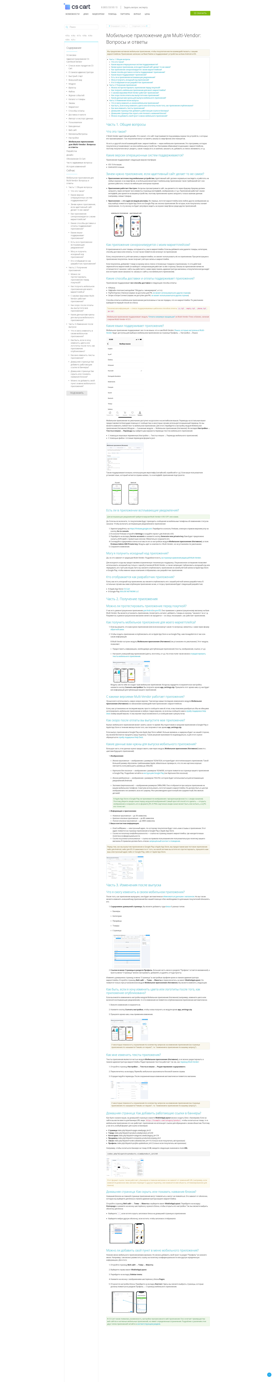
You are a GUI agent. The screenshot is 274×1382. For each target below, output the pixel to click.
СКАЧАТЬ (202, 13)
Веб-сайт (73, 130)
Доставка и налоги (77, 114)
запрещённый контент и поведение (164, 841)
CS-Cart (127, 589)
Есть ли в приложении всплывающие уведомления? (133, 77)
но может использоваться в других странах (171, 293)
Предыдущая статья (117, 26)
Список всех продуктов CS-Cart (81, 67)
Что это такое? (117, 62)
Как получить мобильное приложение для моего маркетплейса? (138, 90)
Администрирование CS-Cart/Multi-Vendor (78, 60)
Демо (86, 14)
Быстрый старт (76, 76)
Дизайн (69, 155)
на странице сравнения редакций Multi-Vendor (181, 558)
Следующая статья (139, 26)
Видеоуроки (98, 14)
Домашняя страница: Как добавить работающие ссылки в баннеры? (140, 111)
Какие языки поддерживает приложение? (129, 75)
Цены (147, 14)
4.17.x (79, 36)
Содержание (73, 47)
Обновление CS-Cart (75, 158)
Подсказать (76, 393)
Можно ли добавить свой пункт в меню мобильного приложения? (139, 116)
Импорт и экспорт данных (81, 118)
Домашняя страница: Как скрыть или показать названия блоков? (138, 113)
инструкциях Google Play (153, 773)
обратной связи (117, 629)
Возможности (73, 14)
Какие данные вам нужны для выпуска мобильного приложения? (138, 98)
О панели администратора (81, 72)
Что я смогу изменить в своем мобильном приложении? (135, 103)
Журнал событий (76, 95)
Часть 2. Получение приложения (122, 85)
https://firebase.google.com (141, 528)
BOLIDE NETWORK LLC (129, 591)
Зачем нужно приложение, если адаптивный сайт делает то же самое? (141, 67)
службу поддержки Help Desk (130, 737)
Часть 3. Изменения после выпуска (123, 100)
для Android (148, 610)
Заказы (72, 103)
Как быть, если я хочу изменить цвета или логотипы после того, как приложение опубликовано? (152, 105)
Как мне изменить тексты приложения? (128, 108)
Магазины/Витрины (78, 134)
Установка (71, 55)
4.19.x (90, 36)
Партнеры (125, 14)
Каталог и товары (77, 99)
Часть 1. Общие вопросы (119, 59)
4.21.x (73, 40)
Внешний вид (75, 80)
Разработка (71, 151)
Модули (72, 83)
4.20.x (68, 40)
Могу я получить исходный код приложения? (130, 80)
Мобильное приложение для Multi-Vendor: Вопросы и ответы (82, 144)
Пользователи (75, 122)
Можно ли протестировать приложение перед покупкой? (135, 87)
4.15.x (68, 36)
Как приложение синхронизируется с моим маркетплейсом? (136, 69)
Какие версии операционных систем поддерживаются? (134, 64)
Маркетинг (74, 107)
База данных (74, 126)
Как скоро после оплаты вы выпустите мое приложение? (135, 95)
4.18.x (85, 36)
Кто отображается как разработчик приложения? (132, 82)
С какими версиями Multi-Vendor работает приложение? (135, 93)
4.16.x (73, 36)
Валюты (72, 87)
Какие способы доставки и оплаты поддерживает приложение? (138, 72)
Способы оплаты (76, 110)
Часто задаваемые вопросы (79, 162)
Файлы (72, 91)
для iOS (158, 610)
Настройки (74, 137)
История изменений (76, 166)
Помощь (112, 14)
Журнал (137, 14)
